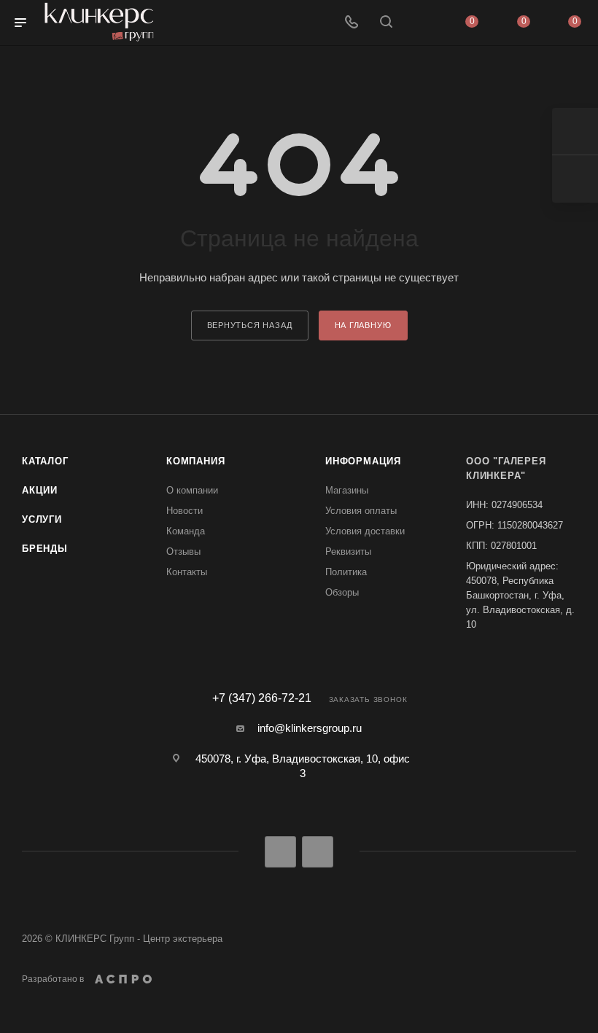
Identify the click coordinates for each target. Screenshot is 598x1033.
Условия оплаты (361, 510)
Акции (40, 490)
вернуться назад (249, 325)
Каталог (45, 461)
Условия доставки (365, 531)
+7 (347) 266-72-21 (261, 698)
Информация (363, 461)
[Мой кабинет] (420, 23)
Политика (346, 571)
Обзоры (342, 592)
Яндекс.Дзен (317, 852)
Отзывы (183, 551)
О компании (192, 490)
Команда (185, 531)
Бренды (45, 548)
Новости (184, 510)
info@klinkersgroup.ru (309, 728)
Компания (195, 461)
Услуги (42, 519)
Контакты (186, 571)
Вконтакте (280, 852)
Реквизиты (348, 551)
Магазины (346, 490)
